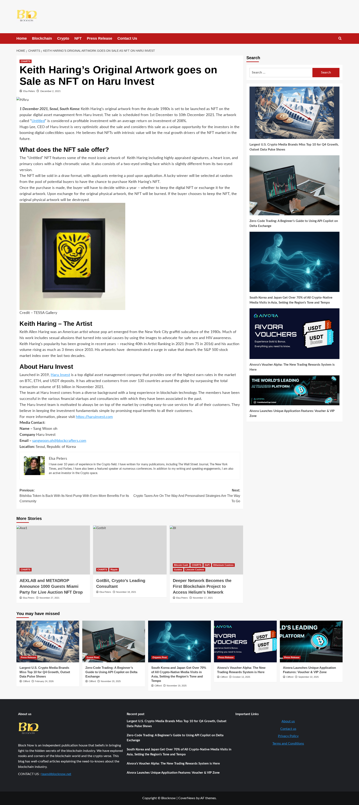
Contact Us (127, 38)
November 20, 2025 (111, 681)
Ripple (114, 569)
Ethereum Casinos (223, 565)
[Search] (340, 38)
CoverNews (186, 798)
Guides (178, 569)
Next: (186, 496)
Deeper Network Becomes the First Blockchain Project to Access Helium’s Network (202, 586)
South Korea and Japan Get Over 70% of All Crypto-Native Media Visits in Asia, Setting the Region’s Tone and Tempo (291, 300)
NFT (78, 38)
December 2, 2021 (50, 91)
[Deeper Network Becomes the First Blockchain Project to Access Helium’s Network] (206, 550)
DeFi (207, 565)
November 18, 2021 (126, 592)
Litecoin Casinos (195, 569)
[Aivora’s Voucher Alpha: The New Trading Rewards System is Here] (245, 641)
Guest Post (93, 657)
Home (21, 38)
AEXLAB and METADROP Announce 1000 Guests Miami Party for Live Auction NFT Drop (51, 586)
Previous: (74, 496)
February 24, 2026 (44, 681)
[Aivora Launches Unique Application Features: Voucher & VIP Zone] (311, 641)
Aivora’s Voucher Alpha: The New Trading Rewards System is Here (292, 367)
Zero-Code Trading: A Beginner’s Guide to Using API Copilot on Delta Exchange (294, 223)
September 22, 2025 (308, 677)
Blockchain (42, 38)
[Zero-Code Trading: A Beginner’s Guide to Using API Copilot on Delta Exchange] (113, 641)
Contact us (288, 728)
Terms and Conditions (288, 743)
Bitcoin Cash (181, 565)
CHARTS (25, 61)
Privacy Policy (288, 736)
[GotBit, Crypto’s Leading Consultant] (130, 550)
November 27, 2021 (49, 598)
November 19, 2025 (177, 685)
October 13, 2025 (241, 677)
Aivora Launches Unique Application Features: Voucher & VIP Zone (292, 413)
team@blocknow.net (56, 774)
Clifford (26, 681)
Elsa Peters (29, 91)
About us (288, 721)
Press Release (99, 38)
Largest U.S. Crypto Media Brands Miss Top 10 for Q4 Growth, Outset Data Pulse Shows (294, 147)
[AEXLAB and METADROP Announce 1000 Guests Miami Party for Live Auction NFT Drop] (53, 550)
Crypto (63, 38)
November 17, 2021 (203, 598)
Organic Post (159, 657)
